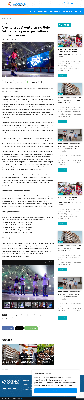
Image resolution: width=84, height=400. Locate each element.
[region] (56, 383)
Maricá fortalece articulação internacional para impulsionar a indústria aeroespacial (28, 361)
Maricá (36, 315)
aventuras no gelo (13, 315)
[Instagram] (68, 3)
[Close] (77, 371)
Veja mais (62, 75)
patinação (43, 315)
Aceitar (55, 391)
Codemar (24, 315)
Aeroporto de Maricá (27, 356)
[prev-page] (3, 368)
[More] (41, 82)
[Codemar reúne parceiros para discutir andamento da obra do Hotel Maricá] (10, 354)
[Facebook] (64, 3)
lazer (30, 315)
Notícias (8, 19)
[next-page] (6, 368)
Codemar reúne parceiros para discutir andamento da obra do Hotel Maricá (10, 361)
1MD (22, 398)
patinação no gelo (7, 318)
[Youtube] (72, 3)
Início (3, 19)
